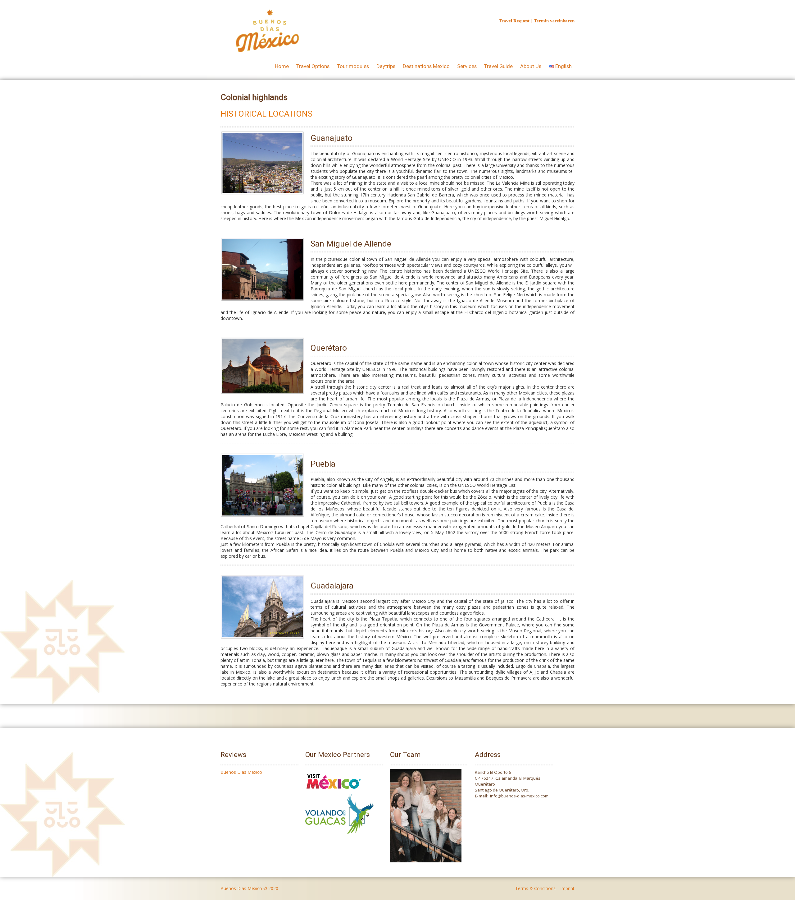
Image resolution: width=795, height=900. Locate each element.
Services (467, 66)
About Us (530, 66)
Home (282, 66)
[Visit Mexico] (333, 791)
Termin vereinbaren (554, 20)
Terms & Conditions (535, 888)
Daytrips (385, 66)
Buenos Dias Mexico (241, 772)
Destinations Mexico (426, 66)
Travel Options (312, 66)
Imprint (567, 888)
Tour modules (353, 66)
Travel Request (514, 20)
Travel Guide (498, 66)
